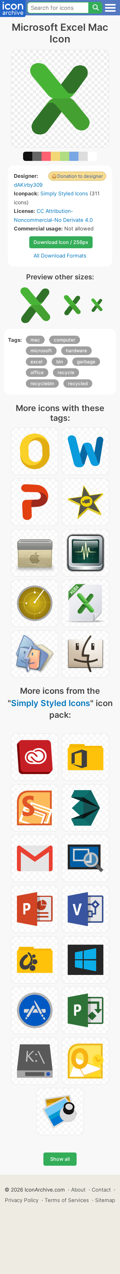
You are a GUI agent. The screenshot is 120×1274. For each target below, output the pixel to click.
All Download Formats (60, 256)
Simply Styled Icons (64, 193)
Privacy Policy (21, 1200)
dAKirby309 (28, 185)
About (78, 1190)
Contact (101, 1190)
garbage (86, 362)
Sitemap (105, 1200)
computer (64, 340)
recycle (66, 372)
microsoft (41, 350)
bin (59, 362)
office (37, 372)
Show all (60, 1159)
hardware (76, 350)
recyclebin (42, 383)
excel (36, 362)
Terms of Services (67, 1200)
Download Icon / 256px (61, 242)
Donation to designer (80, 176)
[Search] (95, 8)
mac (35, 340)
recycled (78, 383)
